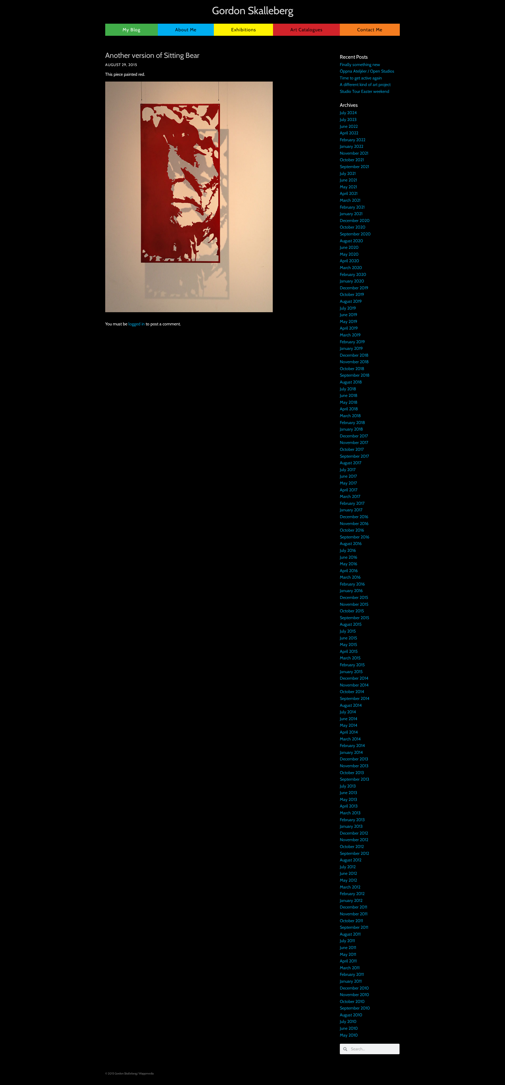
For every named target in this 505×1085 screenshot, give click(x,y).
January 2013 (351, 826)
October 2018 (352, 368)
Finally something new (360, 64)
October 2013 (352, 772)
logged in (136, 323)
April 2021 (348, 193)
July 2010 (348, 1021)
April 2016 (349, 570)
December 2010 (354, 988)
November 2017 (354, 442)
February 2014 (352, 745)
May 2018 (348, 402)
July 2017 (348, 469)
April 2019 (349, 328)
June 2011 (348, 947)
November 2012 (354, 839)
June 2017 (348, 476)
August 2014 (351, 705)
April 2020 (349, 260)
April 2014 (349, 732)
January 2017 (351, 509)
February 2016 (352, 584)
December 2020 (355, 220)
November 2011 (353, 913)
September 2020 (355, 233)
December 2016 (354, 516)
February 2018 (352, 422)
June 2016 (348, 557)
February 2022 (352, 139)
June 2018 (348, 395)
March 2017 (350, 496)
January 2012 (351, 900)
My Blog (131, 29)
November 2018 (354, 361)
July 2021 (348, 173)
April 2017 (348, 489)
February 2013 (352, 819)
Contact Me (369, 29)
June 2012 (348, 873)
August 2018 (351, 382)
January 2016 (351, 590)
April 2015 (349, 651)
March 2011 (350, 967)
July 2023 (348, 119)
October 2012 (352, 846)
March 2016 (350, 577)
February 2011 (352, 974)
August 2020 (351, 240)
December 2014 (354, 678)
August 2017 (350, 462)
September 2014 (354, 698)
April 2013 (349, 806)
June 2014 (348, 718)
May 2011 (348, 954)
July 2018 (348, 388)
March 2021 (350, 200)
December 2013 (354, 758)
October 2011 (351, 920)
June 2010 (349, 1028)
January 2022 (351, 146)
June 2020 (349, 247)
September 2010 (355, 1008)
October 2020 (352, 227)
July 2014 (348, 711)
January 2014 (351, 752)
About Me (185, 29)
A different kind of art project (365, 84)
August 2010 (351, 1014)
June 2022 (349, 126)
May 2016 (348, 563)
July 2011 (347, 940)
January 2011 (351, 981)
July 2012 (348, 866)
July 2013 (348, 786)
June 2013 (348, 792)
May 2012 (348, 880)
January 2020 (352, 281)
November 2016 (354, 523)
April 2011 (348, 960)
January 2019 (351, 348)
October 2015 (352, 610)
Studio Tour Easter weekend (364, 91)
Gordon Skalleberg (252, 10)
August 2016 (351, 543)
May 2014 (348, 725)
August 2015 (351, 624)
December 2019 (354, 287)
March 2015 (350, 657)
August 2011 (350, 934)
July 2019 (348, 308)
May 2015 (348, 644)
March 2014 (350, 738)
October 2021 (352, 159)
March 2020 (351, 267)
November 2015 (354, 604)
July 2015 (348, 631)
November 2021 (354, 153)
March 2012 (350, 887)
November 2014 (354, 685)
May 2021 (348, 186)
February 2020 (353, 274)
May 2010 (349, 1035)
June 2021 (348, 180)
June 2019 (348, 314)
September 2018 (355, 375)
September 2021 (354, 166)
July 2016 (348, 550)
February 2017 (352, 503)
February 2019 (352, 341)
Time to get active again (361, 77)
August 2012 (350, 859)
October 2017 (352, 449)
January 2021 (351, 213)
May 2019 (348, 321)
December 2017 (354, 435)
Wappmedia (146, 1073)
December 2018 (354, 355)
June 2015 (348, 637)
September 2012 (354, 853)
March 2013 (350, 812)
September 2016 (354, 536)
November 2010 (354, 994)
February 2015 (352, 664)
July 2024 (348, 112)
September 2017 (354, 456)
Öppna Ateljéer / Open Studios (367, 71)
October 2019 (352, 294)
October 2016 (352, 530)
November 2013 (354, 765)
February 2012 (352, 893)
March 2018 (350, 415)
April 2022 (349, 132)
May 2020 (349, 254)
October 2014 (352, 691)
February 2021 (352, 207)
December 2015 (354, 597)
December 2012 (354, 833)
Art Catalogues (306, 29)
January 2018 (351, 429)
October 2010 (352, 1001)
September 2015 (354, 617)
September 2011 (354, 927)
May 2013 (348, 799)
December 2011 (353, 907)
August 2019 (351, 301)
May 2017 (348, 483)
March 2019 (350, 334)
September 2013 (354, 779)
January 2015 (351, 671)
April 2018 (349, 408)
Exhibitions (243, 29)
